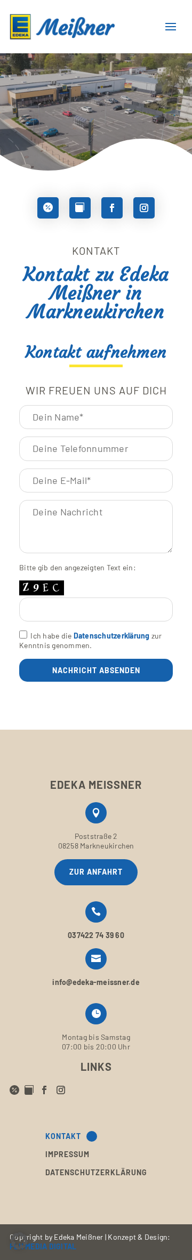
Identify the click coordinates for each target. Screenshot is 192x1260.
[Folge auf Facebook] (112, 208)
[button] (19, 1241)
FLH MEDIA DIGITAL (43, 1246)
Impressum (67, 1154)
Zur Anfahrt (96, 871)
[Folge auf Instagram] (144, 208)
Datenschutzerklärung (112, 635)
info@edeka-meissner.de (96, 982)
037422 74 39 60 (96, 935)
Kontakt (63, 1136)
